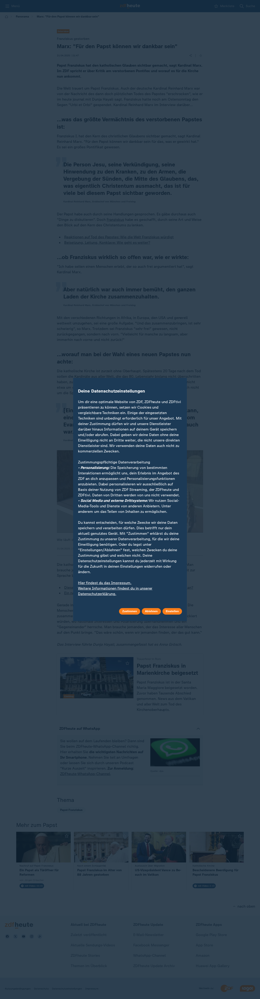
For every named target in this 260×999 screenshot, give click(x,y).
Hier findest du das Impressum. (104, 583)
